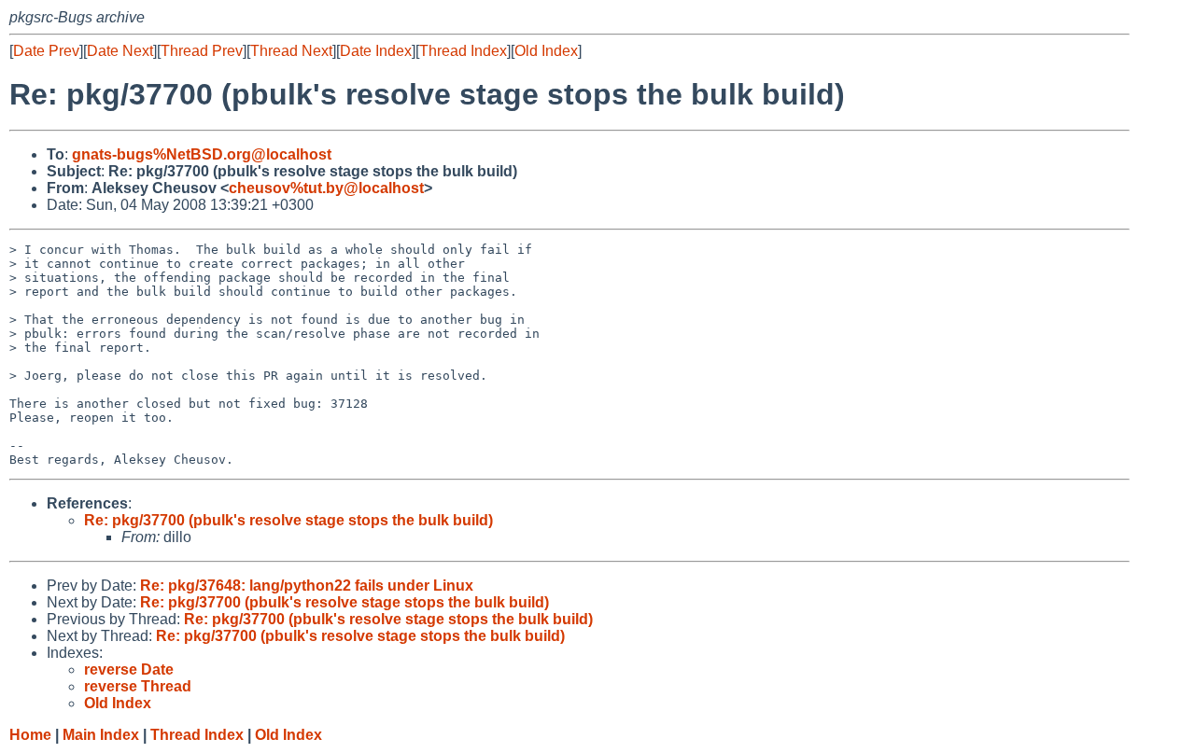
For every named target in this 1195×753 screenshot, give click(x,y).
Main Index (101, 735)
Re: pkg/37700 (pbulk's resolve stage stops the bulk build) (288, 520)
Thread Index (463, 51)
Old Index (546, 51)
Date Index (376, 51)
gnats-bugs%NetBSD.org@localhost (201, 154)
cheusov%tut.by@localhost (326, 188)
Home (30, 735)
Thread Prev (202, 51)
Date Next (120, 51)
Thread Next (291, 51)
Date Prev (46, 51)
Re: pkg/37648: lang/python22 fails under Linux (306, 585)
